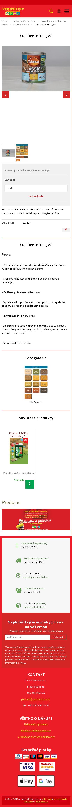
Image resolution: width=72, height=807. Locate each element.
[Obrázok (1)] (36, 382)
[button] (51, 11)
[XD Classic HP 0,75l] (36, 68)
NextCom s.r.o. (42, 802)
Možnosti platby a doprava (36, 730)
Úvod (5, 21)
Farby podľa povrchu (24, 21)
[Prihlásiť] (59, 11)
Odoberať (58, 637)
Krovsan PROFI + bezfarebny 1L (18, 435)
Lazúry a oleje (21, 24)
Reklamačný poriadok (36, 724)
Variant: (9, 180)
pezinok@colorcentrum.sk (35, 699)
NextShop (47, 799)
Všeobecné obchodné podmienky (36, 737)
